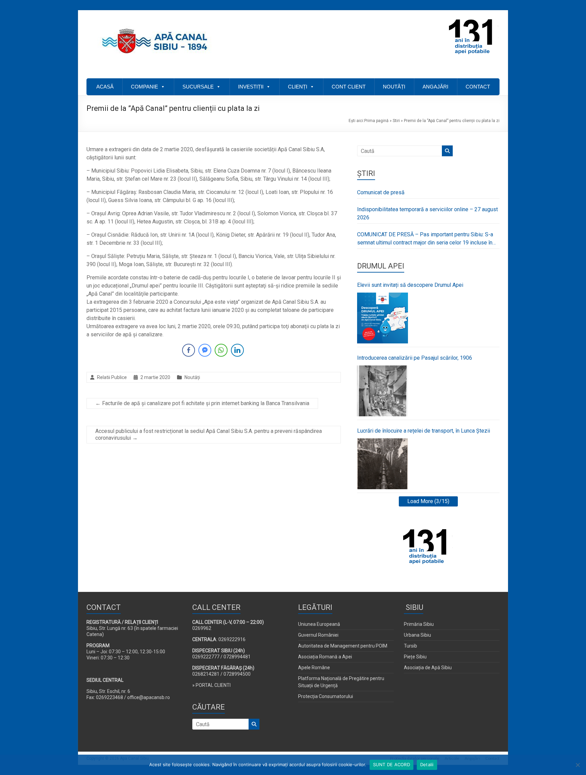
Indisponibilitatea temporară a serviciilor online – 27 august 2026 (427, 213)
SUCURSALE (198, 87)
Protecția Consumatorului (325, 696)
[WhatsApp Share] (221, 350)
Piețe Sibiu (415, 656)
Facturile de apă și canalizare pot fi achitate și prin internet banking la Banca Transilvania (202, 403)
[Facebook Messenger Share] (204, 350)
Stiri (396, 120)
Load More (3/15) (428, 501)
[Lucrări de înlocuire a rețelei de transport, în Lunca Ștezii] (382, 463)
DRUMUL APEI (380, 266)
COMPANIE (144, 87)
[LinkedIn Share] (237, 350)
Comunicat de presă (381, 192)
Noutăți (192, 377)
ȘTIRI (366, 173)
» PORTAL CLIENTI (211, 685)
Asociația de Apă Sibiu (428, 667)
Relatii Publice (112, 377)
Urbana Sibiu (417, 635)
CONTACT (478, 87)
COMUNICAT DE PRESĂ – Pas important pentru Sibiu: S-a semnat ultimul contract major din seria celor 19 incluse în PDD (425, 239)
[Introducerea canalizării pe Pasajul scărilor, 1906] (382, 390)
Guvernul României (318, 635)
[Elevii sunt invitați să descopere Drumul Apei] (382, 318)
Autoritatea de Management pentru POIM (342, 646)
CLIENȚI (297, 87)
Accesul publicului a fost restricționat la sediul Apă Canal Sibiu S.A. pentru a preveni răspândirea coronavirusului (208, 434)
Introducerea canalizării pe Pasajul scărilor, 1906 (414, 358)
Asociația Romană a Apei (325, 656)
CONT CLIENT (349, 87)
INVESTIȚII (250, 87)
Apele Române (314, 667)
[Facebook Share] (188, 350)
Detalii (427, 764)
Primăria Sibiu (419, 624)
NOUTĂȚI (394, 87)
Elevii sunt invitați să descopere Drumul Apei (410, 285)
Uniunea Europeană (319, 624)
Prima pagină (376, 120)
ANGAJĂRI (435, 87)
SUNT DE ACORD (391, 764)
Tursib (410, 646)
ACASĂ (105, 87)
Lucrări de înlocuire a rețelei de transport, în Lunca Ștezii (423, 431)
